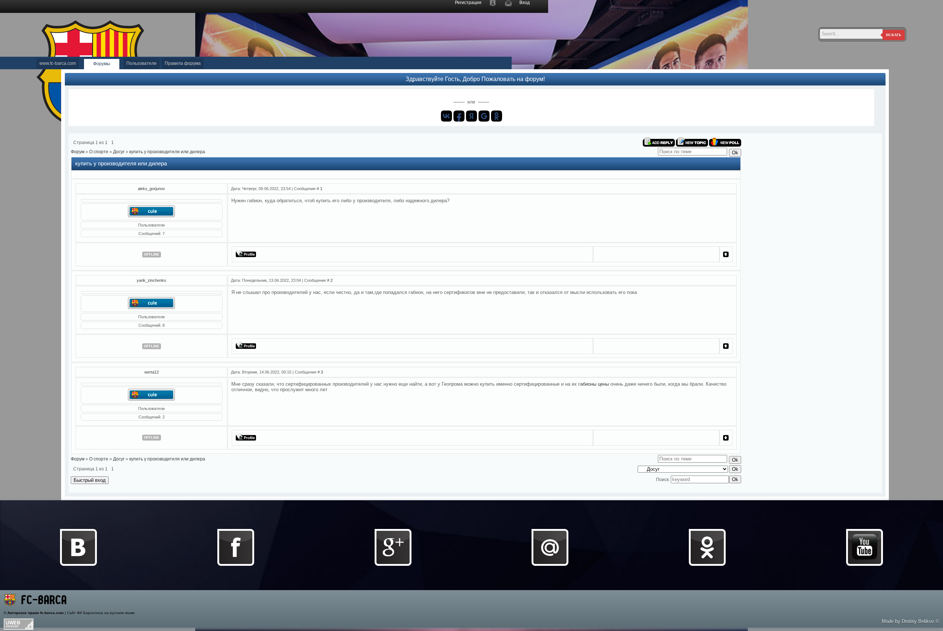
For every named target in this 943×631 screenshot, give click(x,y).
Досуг (119, 151)
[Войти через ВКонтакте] (446, 116)
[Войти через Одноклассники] (496, 116)
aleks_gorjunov (151, 188)
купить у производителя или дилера (167, 151)
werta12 (151, 372)
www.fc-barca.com (57, 63)
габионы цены (593, 384)
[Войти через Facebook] (459, 116)
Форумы (101, 63)
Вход (524, 2)
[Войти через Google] (484, 116)
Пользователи (141, 63)
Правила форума (183, 63)
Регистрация (468, 2)
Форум (77, 151)
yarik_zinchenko (151, 280)
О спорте (98, 151)
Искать (893, 35)
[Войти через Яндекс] (471, 116)
